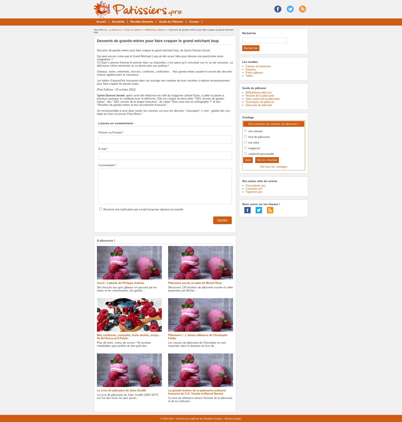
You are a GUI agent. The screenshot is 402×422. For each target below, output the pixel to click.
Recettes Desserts (141, 21)
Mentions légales (233, 418)
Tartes (249, 75)
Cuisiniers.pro (254, 188)
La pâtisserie (114, 29)
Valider (222, 220)
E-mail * (103, 148)
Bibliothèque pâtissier (155, 29)
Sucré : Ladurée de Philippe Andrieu (120, 283)
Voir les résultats (267, 160)
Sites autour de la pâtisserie (263, 98)
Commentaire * (107, 165)
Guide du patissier (133, 29)
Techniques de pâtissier (260, 102)
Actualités (118, 21)
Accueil (101, 21)
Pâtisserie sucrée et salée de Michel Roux (195, 283)
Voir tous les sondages (273, 166)
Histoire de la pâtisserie (260, 95)
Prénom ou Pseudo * (111, 132)
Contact (194, 21)
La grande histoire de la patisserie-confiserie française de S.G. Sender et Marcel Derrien (197, 392)
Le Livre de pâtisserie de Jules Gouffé (121, 390)
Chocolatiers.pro (255, 185)
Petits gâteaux (254, 72)
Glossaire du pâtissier (259, 105)
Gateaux (251, 69)
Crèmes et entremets (258, 66)
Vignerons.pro (254, 191)
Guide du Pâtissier (171, 21)
